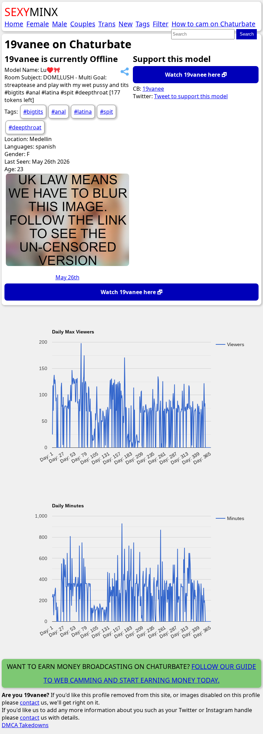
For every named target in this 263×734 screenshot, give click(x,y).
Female (37, 23)
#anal (58, 111)
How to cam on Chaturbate (213, 23)
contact (29, 702)
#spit (106, 111)
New (125, 23)
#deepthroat (25, 127)
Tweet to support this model (191, 96)
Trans (106, 23)
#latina (83, 111)
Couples (82, 23)
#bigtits (33, 111)
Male (59, 23)
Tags (143, 23)
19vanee (153, 88)
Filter (160, 23)
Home (13, 23)
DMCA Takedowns (25, 725)
